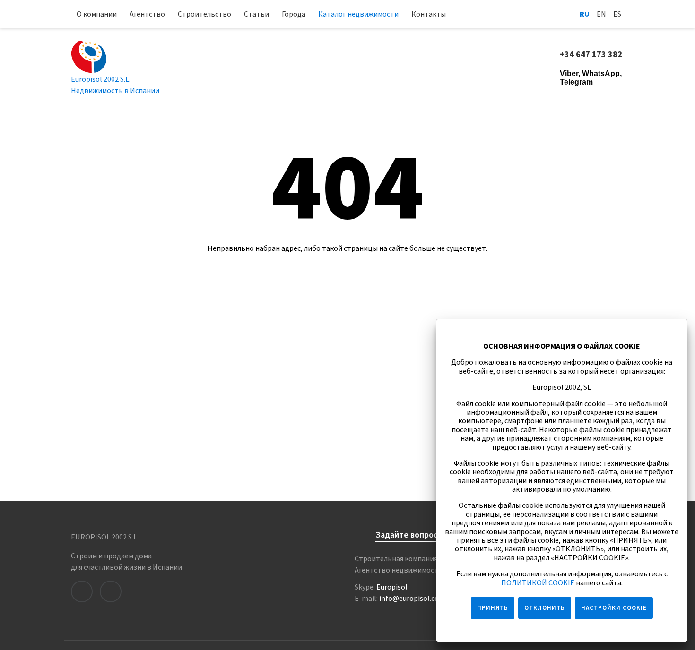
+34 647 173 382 (592, 54)
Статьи (256, 14)
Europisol (392, 587)
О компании (97, 14)
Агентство (147, 14)
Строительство (204, 14)
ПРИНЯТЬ (492, 608)
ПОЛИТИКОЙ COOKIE (537, 583)
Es (617, 14)
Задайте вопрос (406, 535)
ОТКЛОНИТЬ (544, 608)
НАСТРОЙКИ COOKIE (614, 608)
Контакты (428, 14)
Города (293, 14)
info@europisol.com (412, 598)
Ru (585, 14)
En (601, 14)
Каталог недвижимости (358, 14)
